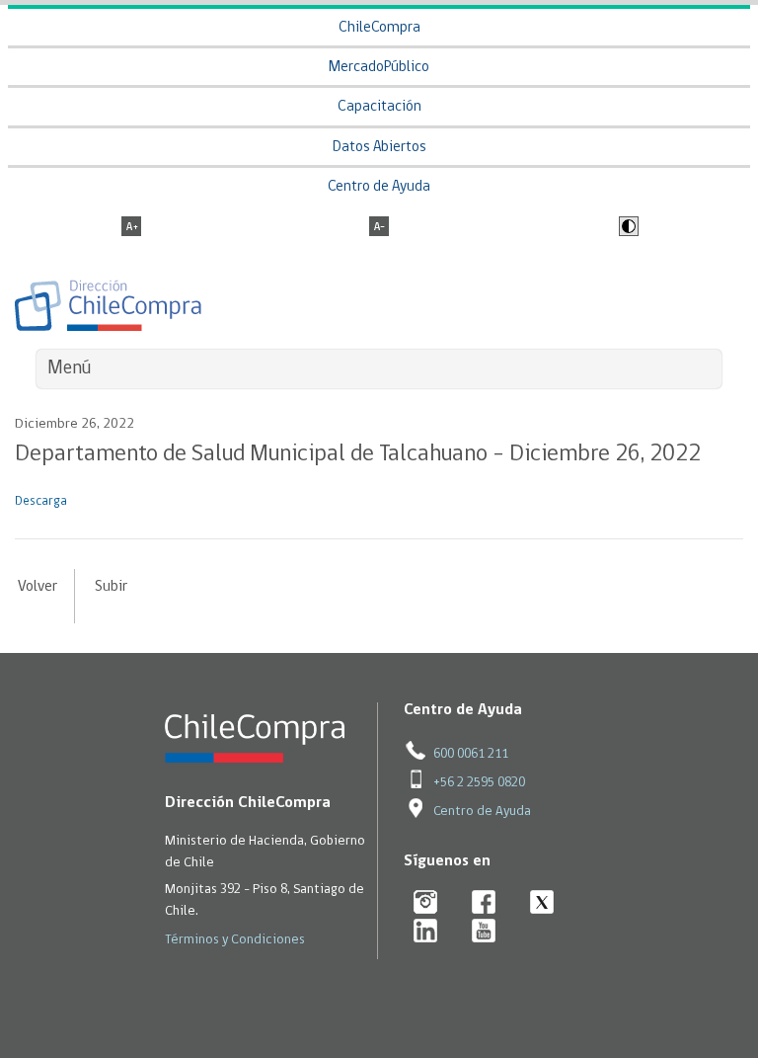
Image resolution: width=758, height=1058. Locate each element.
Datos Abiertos (379, 147)
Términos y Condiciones (235, 940)
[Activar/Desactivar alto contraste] (626, 228)
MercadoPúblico (379, 67)
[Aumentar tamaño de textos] (131, 228)
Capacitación (379, 107)
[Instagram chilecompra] (426, 903)
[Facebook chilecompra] (484, 903)
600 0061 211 (470, 754)
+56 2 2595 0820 (479, 782)
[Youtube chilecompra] (484, 932)
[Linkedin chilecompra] (426, 932)
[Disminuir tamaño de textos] (379, 228)
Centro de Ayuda (379, 187)
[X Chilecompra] (542, 903)
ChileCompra (379, 28)
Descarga (41, 501)
